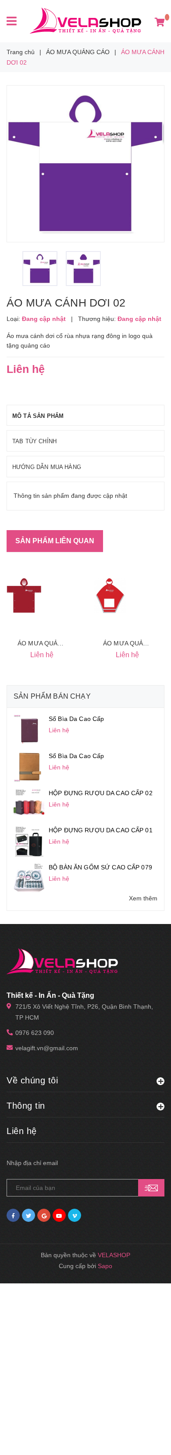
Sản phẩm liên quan (54, 541)
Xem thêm (143, 898)
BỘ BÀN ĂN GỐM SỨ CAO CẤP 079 (100, 867)
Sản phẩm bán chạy (52, 696)
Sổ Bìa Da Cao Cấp (76, 718)
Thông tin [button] (26, 1105)
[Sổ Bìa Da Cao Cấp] (29, 729)
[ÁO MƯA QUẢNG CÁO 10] (24, 595)
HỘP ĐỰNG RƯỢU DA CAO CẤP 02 (101, 793)
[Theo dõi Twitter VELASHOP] (28, 1215)
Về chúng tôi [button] (32, 1080)
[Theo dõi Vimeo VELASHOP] (74, 1215)
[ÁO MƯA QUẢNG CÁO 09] (109, 595)
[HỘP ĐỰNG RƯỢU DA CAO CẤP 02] (29, 803)
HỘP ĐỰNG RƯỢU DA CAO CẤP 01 (101, 830)
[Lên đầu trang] (145, 1437)
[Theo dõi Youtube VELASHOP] (59, 1215)
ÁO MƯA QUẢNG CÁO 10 (54, 643)
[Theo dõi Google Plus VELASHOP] (43, 1215)
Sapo (105, 1265)
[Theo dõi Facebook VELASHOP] (13, 1215)
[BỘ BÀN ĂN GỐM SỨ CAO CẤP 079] (29, 877)
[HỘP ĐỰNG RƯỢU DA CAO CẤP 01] (29, 840)
